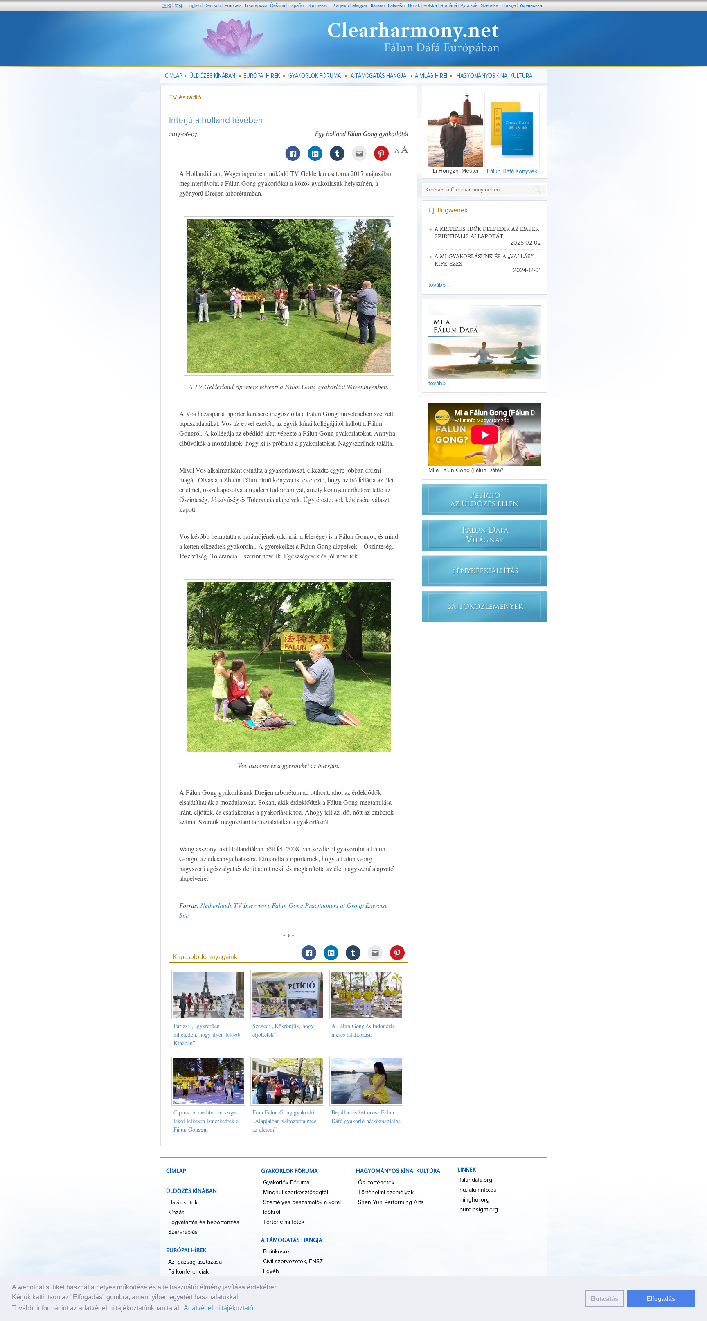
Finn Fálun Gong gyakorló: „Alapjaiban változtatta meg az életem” (284, 1120)
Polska (430, 5)
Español (296, 5)
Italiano (378, 5)
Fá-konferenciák (188, 1272)
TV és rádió (185, 97)
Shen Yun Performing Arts (391, 1202)
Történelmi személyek (386, 1192)
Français (233, 5)
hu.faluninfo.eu (478, 1190)
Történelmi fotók (283, 1222)
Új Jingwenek (448, 210)
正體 (166, 5)
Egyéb (271, 1271)
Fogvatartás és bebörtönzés (203, 1222)
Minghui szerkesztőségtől (295, 1192)
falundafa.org (475, 1180)
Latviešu (396, 5)
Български (256, 5)
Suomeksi (317, 5)
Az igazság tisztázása (195, 1262)
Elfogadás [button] (661, 1298)
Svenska (489, 5)
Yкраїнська (530, 5)
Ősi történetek (376, 1183)
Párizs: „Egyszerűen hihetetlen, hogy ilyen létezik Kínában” (207, 1034)
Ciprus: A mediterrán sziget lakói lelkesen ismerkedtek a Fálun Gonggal (206, 1120)
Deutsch (212, 5)
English (194, 5)
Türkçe (509, 5)
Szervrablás (183, 1232)
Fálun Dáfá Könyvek (512, 171)
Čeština (277, 5)
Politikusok (276, 1252)
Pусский (468, 5)
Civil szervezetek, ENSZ (293, 1262)
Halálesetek (183, 1203)
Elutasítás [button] (604, 1298)
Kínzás (176, 1212)
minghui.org (474, 1200)
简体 (178, 5)
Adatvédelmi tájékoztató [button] (218, 1308)
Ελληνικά (340, 5)
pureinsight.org (478, 1210)
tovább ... (439, 285)
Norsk (414, 5)
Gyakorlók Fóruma (286, 1183)
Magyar (359, 5)
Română (448, 5)
